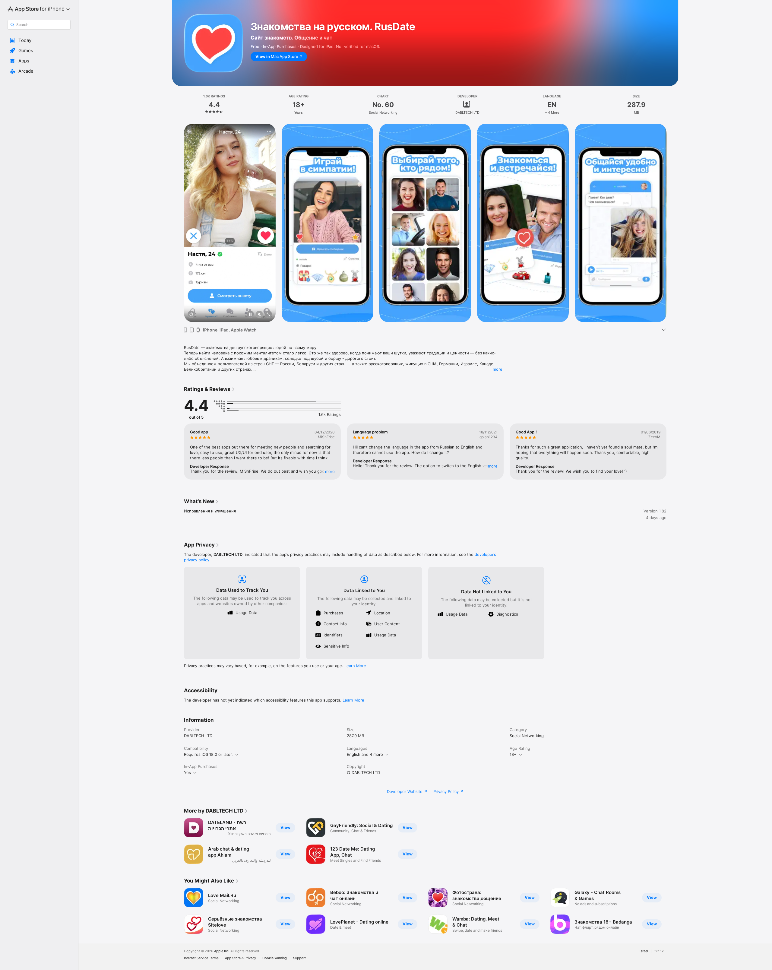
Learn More (355, 665)
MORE (330, 471)
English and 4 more (365, 754)
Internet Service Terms (201, 958)
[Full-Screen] (268, 315)
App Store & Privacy (240, 958)
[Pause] (250, 315)
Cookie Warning (274, 958)
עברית (658, 951)
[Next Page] (672, 223)
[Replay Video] (191, 315)
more (497, 369)
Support (299, 958)
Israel (644, 951)
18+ (513, 754)
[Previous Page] (178, 223)
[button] (39, 40)
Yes (187, 772)
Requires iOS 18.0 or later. (208, 754)
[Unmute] (259, 315)
